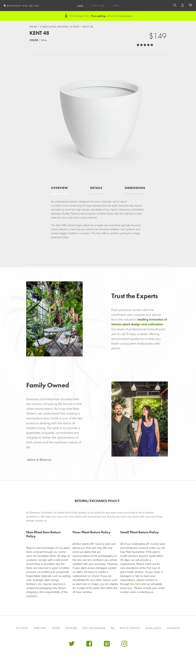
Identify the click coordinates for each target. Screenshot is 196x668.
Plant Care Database (93, 628)
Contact (56, 628)
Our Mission (22, 628)
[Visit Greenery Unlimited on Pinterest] (107, 645)
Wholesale (71, 628)
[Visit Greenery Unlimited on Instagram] (124, 645)
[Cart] (190, 6)
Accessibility (173, 628)
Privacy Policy (153, 628)
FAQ (112, 628)
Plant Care (98, 5)
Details (96, 188)
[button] (145, 45)
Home (33, 26)
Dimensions (135, 188)
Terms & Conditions (130, 628)
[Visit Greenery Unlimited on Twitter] (71, 645)
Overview (59, 188)
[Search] (174, 6)
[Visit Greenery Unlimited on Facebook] (89, 645)
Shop (80, 5)
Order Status (39, 628)
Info (116, 5)
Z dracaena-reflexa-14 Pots (59, 26)
